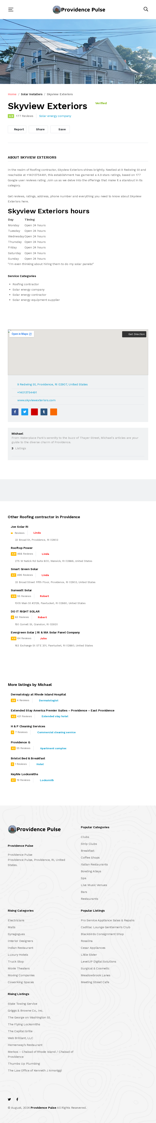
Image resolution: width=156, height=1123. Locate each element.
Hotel (40, 764)
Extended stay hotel (55, 716)
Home (12, 94)
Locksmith (47, 780)
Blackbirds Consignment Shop (102, 934)
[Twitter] (24, 411)
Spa (83, 878)
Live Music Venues (94, 885)
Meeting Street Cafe (95, 982)
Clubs (85, 837)
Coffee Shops (90, 857)
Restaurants (89, 899)
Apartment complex (53, 748)
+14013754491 (27, 392)
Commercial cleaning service (56, 732)
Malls (11, 927)
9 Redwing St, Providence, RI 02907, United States (52, 384)
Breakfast (87, 850)
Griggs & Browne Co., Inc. (25, 1010)
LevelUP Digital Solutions (98, 961)
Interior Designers (20, 941)
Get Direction (136, 334)
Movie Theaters (19, 968)
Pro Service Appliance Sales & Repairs (108, 920)
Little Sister (89, 954)
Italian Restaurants (94, 864)
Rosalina (87, 941)
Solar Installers (31, 94)
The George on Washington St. (29, 1017)
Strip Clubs (89, 844)
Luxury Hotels (18, 954)
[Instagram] (33, 1099)
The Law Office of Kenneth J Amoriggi (35, 1070)
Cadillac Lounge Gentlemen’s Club (105, 927)
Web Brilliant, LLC (20, 1038)
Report (18, 129)
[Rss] (42, 1099)
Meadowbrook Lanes (95, 975)
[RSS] (53, 411)
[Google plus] (34, 411)
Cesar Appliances (93, 948)
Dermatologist (48, 700)
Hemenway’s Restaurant (25, 1045)
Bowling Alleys (91, 871)
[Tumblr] (44, 411)
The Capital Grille (20, 1031)
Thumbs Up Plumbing (24, 1063)
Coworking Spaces (21, 982)
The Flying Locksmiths (24, 1024)
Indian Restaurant (20, 948)
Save (62, 129)
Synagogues (16, 934)
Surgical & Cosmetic (95, 968)
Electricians (16, 920)
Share (40, 129)
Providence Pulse (43, 1107)
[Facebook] (15, 411)
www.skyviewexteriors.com (36, 400)
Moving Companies (21, 975)
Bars (84, 892)
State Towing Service (22, 1003)
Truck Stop (16, 961)
